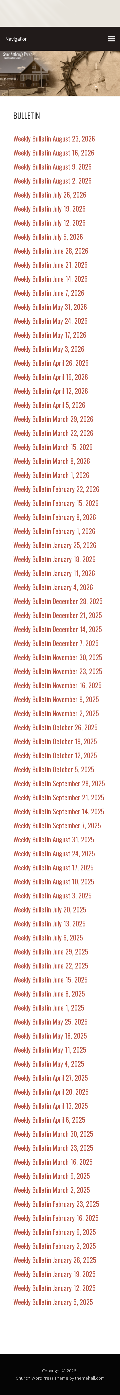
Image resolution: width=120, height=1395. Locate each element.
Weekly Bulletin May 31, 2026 (50, 307)
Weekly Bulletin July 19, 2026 (49, 209)
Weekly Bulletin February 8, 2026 (54, 517)
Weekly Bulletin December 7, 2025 (56, 643)
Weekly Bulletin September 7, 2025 (57, 825)
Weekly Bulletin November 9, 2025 (56, 699)
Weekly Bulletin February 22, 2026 (56, 489)
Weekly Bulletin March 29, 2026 (53, 419)
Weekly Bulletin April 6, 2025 (49, 1120)
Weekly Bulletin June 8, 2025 (49, 994)
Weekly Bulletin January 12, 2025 (54, 1288)
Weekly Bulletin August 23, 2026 (54, 138)
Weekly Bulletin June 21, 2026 (50, 265)
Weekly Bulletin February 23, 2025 (56, 1204)
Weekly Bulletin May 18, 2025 (50, 1036)
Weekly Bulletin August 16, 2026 (53, 153)
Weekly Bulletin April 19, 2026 (50, 377)
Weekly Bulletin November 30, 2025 (57, 657)
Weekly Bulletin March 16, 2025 (53, 1162)
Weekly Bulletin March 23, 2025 (53, 1148)
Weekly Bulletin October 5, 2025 (53, 769)
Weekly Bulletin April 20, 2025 (51, 1092)
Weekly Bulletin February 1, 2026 (54, 531)
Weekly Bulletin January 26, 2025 (54, 1260)
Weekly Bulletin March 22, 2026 (53, 433)
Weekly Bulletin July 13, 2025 (49, 923)
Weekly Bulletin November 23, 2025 (57, 671)
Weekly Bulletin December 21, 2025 (57, 615)
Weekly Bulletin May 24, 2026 (50, 321)
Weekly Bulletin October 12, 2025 (55, 755)
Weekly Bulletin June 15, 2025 (50, 979)
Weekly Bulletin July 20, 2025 (49, 909)
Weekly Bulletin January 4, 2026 (53, 587)
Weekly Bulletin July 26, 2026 (49, 195)
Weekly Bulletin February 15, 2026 (56, 503)
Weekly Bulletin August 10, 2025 (53, 881)
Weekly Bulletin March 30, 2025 (53, 1134)
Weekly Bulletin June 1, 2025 (48, 1008)
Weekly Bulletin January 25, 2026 (54, 545)
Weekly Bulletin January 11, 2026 (54, 573)
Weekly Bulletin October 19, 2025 (55, 741)
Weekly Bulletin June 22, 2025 (50, 965)
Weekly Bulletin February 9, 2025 (54, 1232)
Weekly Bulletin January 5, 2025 (53, 1302)
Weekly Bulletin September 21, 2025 (58, 797)
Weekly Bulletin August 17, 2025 (53, 867)
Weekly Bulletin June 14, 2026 (50, 279)
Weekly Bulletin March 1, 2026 (51, 475)
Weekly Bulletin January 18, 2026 (54, 559)
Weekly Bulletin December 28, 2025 (58, 601)
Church (23, 1378)
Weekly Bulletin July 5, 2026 (48, 237)
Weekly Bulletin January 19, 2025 (54, 1274)
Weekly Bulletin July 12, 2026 (49, 223)
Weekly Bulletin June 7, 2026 (48, 293)
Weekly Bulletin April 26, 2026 (51, 363)
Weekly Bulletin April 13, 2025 (50, 1106)
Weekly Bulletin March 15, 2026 (53, 447)
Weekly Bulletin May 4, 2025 (48, 1064)
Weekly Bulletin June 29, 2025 (50, 951)
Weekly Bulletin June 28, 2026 (50, 251)
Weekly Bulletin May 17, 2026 (49, 335)
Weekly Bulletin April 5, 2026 (49, 405)
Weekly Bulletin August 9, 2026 (52, 167)
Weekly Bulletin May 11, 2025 (49, 1050)
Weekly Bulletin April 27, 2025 (50, 1078)
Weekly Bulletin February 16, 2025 (56, 1218)
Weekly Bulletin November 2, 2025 (56, 713)
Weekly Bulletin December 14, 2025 (57, 629)
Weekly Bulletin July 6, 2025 (48, 937)
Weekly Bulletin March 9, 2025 (51, 1176)
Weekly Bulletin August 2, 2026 (52, 181)
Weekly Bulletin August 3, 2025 (52, 895)
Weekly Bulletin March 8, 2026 (51, 461)
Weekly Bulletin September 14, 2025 (58, 811)
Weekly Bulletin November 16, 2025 (57, 685)
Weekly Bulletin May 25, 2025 (50, 1022)
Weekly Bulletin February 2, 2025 (54, 1246)
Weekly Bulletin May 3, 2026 (48, 349)
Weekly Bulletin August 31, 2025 (53, 839)
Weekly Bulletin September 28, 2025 (59, 783)
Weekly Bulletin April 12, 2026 (50, 391)
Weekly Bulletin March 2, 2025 (51, 1190)
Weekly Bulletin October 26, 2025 (55, 727)
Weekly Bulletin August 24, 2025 (54, 853)
